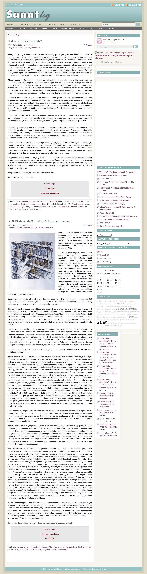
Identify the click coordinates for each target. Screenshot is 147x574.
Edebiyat (9, 28)
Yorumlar (105, 258)
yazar (80, 207)
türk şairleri (46, 550)
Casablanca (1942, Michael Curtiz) (113, 175)
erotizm (99, 301)
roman (120, 312)
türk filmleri (110, 306)
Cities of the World (106, 213)
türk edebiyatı (63, 550)
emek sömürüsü (19, 204)
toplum (127, 320)
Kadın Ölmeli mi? (106, 179)
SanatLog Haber (109, 314)
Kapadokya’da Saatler (108, 194)
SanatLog (107, 312)
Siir (51, 228)
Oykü (126, 306)
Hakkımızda (24, 24)
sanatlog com (122, 317)
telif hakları (63, 207)
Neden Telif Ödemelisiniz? (25, 41)
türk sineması (107, 304)
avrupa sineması (121, 301)
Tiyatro (111, 28)
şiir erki (29, 547)
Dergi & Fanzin (110, 309)
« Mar (99, 293)
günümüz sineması (108, 301)
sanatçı (80, 204)
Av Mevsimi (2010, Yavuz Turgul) (112, 204)
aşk (128, 314)
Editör (30, 45)
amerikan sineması (129, 312)
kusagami (131, 301)
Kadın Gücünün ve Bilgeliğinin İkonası (114, 220)
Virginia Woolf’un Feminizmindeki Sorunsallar (117, 172)
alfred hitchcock (113, 323)
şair (18, 202)
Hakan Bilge (116, 326)
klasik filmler (121, 304)
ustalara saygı (131, 304)
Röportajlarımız (68, 28)
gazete (38, 204)
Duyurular (26, 48)
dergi (31, 202)
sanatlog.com (119, 306)
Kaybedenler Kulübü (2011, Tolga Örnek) (115, 197)
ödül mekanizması (40, 547)
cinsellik (99, 304)
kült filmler (133, 320)
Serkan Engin (19, 207)
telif (48, 207)
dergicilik (36, 202)
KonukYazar (76, 24)
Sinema (100, 28)
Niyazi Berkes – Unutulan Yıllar (111, 226)
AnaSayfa (11, 24)
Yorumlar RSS (134, 5)
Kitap (44, 204)
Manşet (45, 28)
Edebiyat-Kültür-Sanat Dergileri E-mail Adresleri (118, 216)
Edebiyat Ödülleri (37, 228)
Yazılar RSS (119, 5)
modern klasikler (112, 317)
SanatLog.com (119, 320)
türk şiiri (54, 550)
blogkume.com (109, 62)
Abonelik (51, 24)
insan (136, 317)
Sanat (91, 28)
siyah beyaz (105, 320)
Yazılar (104, 255)
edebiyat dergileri (121, 314)
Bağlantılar (38, 24)
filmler (131, 317)
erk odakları (30, 204)
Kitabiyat (34, 28)
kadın (112, 320)
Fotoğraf (22, 28)
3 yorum (89, 45)
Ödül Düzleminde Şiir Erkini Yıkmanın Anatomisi (40, 221)
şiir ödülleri (21, 547)
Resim (82, 28)
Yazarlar (63, 24)
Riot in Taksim (104, 223)
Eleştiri (99, 317)
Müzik (55, 28)
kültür (98, 320)
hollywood (133, 314)
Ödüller (51, 547)
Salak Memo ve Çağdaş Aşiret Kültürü (114, 200)
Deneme (18, 48)
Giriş (101, 252)
